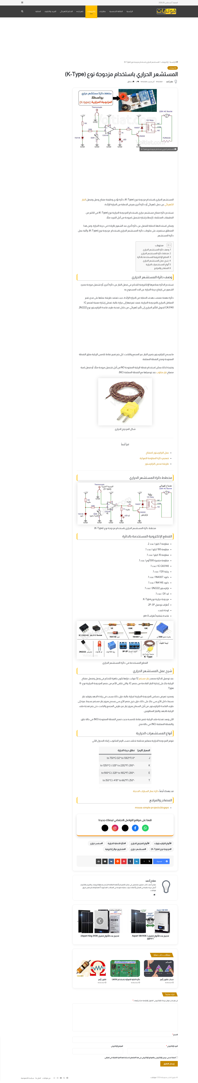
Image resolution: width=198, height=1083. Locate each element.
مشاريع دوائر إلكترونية (114, 849)
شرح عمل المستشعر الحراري (156, 260)
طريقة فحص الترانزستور (157, 463)
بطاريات (102, 11)
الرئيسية (129, 11)
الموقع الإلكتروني (117, 1046)
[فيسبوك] (135, 828)
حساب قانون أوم (167, 979)
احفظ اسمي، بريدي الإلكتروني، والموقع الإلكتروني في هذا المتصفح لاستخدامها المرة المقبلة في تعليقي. (140, 1058)
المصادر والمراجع (161, 268)
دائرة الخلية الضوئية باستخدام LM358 (126, 979)
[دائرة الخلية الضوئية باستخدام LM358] (125, 968)
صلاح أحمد (169, 82)
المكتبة (38, 11)
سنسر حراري (95, 843)
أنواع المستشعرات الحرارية (157, 264)
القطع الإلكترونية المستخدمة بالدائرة (153, 257)
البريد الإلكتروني (172, 1046)
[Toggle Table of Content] (168, 245)
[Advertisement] (99, 39)
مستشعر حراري (138, 849)
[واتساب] (145, 828)
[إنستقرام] (115, 828)
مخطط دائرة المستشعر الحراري (155, 253)
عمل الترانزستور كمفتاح (157, 452)
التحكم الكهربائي (66, 11)
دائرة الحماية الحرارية (116, 843)
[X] (125, 828)
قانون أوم (102, 979)
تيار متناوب (161, 372)
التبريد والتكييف (50, 11)
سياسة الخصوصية (27, 1078)
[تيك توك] (105, 828)
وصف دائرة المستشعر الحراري (156, 249)
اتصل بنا (38, 1078)
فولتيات (153, 1077)
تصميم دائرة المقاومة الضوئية (154, 458)
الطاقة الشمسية (116, 11)
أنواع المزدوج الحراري (139, 843)
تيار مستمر (144, 678)
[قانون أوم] (91, 968)
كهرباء (80, 11)
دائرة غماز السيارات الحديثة (146, 791)
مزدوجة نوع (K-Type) (160, 849)
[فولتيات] (166, 11)
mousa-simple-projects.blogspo (152, 807)
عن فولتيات (46, 1078)
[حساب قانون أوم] (159, 968)
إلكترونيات (91, 11)
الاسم (175, 1035)
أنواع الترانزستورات (162, 843)
